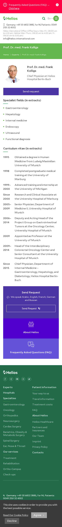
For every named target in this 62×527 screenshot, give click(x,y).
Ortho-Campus (12, 469)
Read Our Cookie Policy (15, 515)
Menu (56, 18)
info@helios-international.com (19, 38)
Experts (15, 55)
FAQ (34, 410)
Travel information (43, 399)
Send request (31, 91)
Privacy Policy (40, 447)
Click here (14, 8)
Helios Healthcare (42, 421)
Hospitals (9, 392)
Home (6, 55)
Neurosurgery (11, 421)
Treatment (9, 458)
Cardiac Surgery (12, 426)
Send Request (29, 308)
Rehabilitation (11, 463)
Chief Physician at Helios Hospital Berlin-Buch (41, 78)
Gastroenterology (14, 404)
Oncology (8, 410)
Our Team (38, 436)
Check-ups (9, 474)
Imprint (36, 441)
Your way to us (40, 393)
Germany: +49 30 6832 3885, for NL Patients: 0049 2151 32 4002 (30, 26)
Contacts (38, 452)
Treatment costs (42, 404)
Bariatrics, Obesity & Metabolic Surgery (15, 434)
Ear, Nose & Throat (14, 446)
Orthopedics (10, 415)
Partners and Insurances (39, 429)
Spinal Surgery (11, 440)
